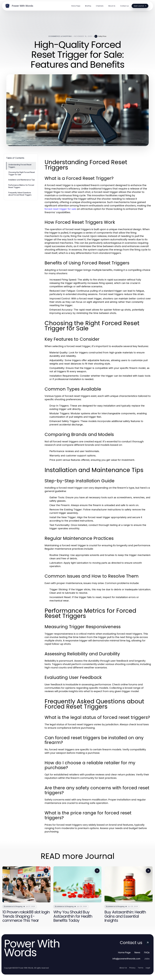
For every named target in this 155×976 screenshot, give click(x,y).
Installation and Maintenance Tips (21, 180)
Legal (148, 968)
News (137, 952)
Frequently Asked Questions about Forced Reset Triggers (19, 194)
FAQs (147, 952)
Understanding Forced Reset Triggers (19, 166)
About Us (123, 968)
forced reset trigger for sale (60, 208)
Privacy (132, 968)
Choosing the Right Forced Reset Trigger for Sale (21, 173)
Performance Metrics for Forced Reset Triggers (21, 186)
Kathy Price (102, 36)
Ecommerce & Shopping (60, 36)
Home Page (124, 952)
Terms (140, 968)
